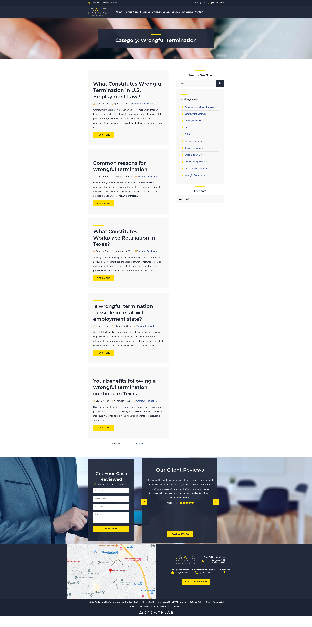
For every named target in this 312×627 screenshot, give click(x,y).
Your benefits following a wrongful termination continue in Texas (124, 387)
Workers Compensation (196, 161)
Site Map (137, 602)
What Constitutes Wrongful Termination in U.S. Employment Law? (128, 90)
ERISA (188, 127)
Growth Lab (178, 606)
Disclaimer (129, 602)
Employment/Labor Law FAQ (166, 12)
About (119, 12)
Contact (199, 12)
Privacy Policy (147, 602)
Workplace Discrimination (197, 168)
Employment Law (193, 120)
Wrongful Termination (142, 103)
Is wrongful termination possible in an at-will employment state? (123, 312)
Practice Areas (131, 12)
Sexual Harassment (194, 141)
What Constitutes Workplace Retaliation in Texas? (124, 237)
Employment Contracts (195, 113)
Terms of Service (212, 602)
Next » (142, 443)
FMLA (187, 134)
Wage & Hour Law (193, 154)
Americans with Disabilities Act (199, 107)
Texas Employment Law (196, 148)
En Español (187, 12)
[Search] (220, 83)
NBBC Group (143, 606)
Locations (145, 12)
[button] (144, 502)
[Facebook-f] (224, 572)
